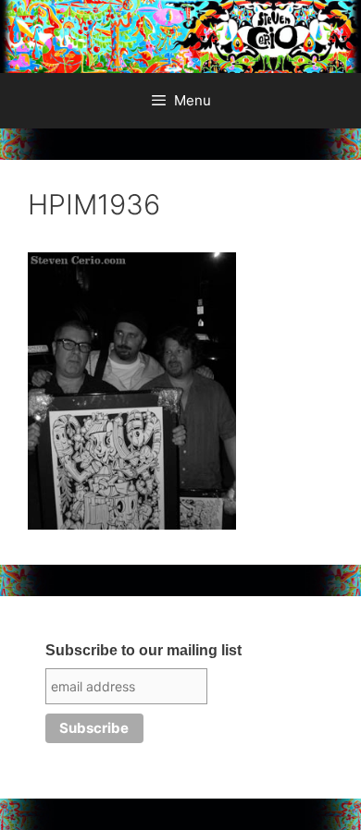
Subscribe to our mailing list (143, 650)
